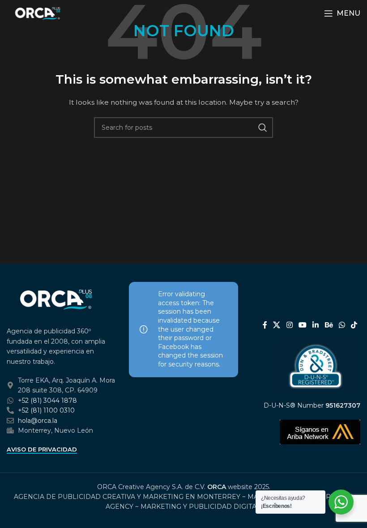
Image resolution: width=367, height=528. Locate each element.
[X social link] (276, 325)
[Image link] (56, 299)
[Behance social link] (329, 325)
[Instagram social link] (289, 325)
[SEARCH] (262, 127)
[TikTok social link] (354, 325)
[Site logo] (37, 13)
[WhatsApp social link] (342, 325)
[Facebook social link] (265, 325)
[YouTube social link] (302, 325)
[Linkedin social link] (316, 325)
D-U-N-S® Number (312, 405)
